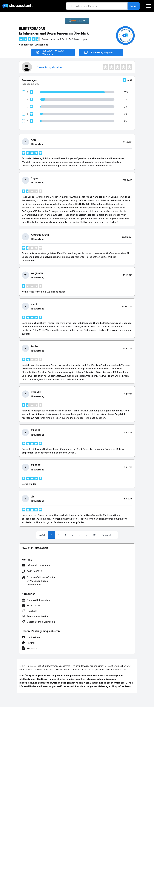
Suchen (133, 6)
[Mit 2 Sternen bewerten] (111, 67)
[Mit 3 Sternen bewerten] (117, 67)
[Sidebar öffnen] (148, 6)
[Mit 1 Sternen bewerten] (105, 67)
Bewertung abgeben (50, 67)
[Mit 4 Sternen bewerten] (123, 67)
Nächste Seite (108, 535)
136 (94, 535)
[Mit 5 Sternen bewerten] (129, 67)
